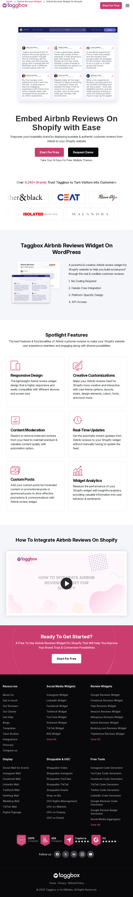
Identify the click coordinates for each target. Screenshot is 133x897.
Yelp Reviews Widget (103, 705)
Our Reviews (10, 705)
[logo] (14, 5)
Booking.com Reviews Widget (108, 728)
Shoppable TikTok (58, 784)
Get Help (8, 717)
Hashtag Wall (11, 795)
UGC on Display (56, 812)
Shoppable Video (57, 767)
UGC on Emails (55, 817)
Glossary (8, 744)
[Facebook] (57, 854)
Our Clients (9, 711)
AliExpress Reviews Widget (107, 717)
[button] (66, 583)
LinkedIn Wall (11, 784)
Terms (52, 883)
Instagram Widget (57, 694)
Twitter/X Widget (57, 711)
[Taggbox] (66, 876)
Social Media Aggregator (106, 819)
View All (51, 739)
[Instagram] (82, 854)
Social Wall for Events (16, 767)
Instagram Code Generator (107, 767)
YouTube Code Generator (106, 773)
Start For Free (111, 5)
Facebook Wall (12, 778)
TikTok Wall (10, 806)
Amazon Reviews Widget (106, 711)
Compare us (10, 750)
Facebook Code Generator (107, 778)
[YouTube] (90, 854)
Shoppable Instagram (60, 773)
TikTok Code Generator (105, 784)
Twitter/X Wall (11, 789)
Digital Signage (12, 812)
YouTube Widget (57, 717)
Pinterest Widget (57, 722)
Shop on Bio (54, 795)
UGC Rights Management (62, 801)
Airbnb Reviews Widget (105, 722)
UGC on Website (56, 806)
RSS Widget (54, 733)
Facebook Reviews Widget (107, 700)
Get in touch (10, 700)
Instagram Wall (12, 773)
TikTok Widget (55, 728)
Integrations (10, 739)
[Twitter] (65, 854)
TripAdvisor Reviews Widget (108, 733)
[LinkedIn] (73, 854)
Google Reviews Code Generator (104, 803)
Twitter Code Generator (105, 789)
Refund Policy (76, 883)
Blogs (6, 722)
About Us (8, 694)
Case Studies (11, 733)
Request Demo (83, 152)
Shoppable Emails (57, 789)
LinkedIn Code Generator (106, 795)
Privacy (62, 883)
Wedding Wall (11, 801)
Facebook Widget (57, 705)
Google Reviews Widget (105, 694)
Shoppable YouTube (59, 778)
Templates (9, 728)
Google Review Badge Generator (104, 812)
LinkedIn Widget (56, 700)
